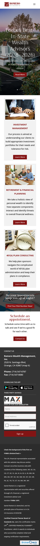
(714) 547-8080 (16, 374)
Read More (20, 74)
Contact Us (20, 338)
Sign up (20, 433)
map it (26, 365)
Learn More (20, 157)
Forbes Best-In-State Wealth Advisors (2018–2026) (20, 42)
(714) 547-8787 (19, 371)
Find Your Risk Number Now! (20, 306)
